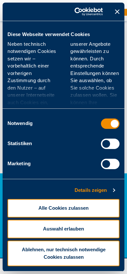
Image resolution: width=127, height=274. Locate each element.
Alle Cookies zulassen (63, 208)
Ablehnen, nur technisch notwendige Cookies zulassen (64, 253)
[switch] (110, 144)
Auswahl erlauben (63, 228)
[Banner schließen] (117, 11)
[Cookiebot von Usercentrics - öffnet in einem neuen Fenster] (77, 11)
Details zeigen (91, 190)
